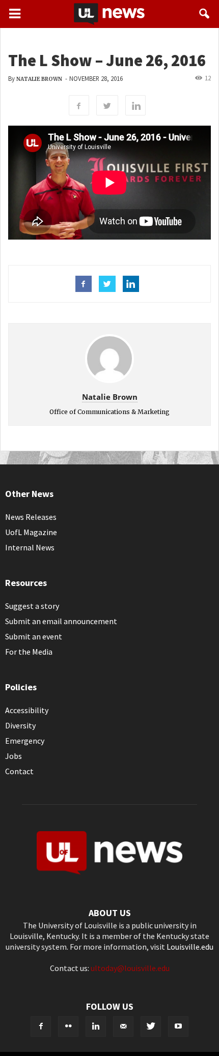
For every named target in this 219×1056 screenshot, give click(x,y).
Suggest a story (32, 606)
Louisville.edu (190, 947)
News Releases (31, 517)
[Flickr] (68, 1026)
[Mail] (123, 1026)
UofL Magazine (31, 532)
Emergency (24, 741)
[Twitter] (151, 1026)
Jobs (13, 756)
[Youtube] (178, 1026)
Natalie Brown (39, 79)
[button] (204, 13)
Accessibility (26, 710)
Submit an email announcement (61, 621)
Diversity (20, 725)
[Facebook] (41, 1026)
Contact (19, 771)
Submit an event (33, 636)
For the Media (28, 652)
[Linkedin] (96, 1026)
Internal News (29, 547)
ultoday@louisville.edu (130, 968)
